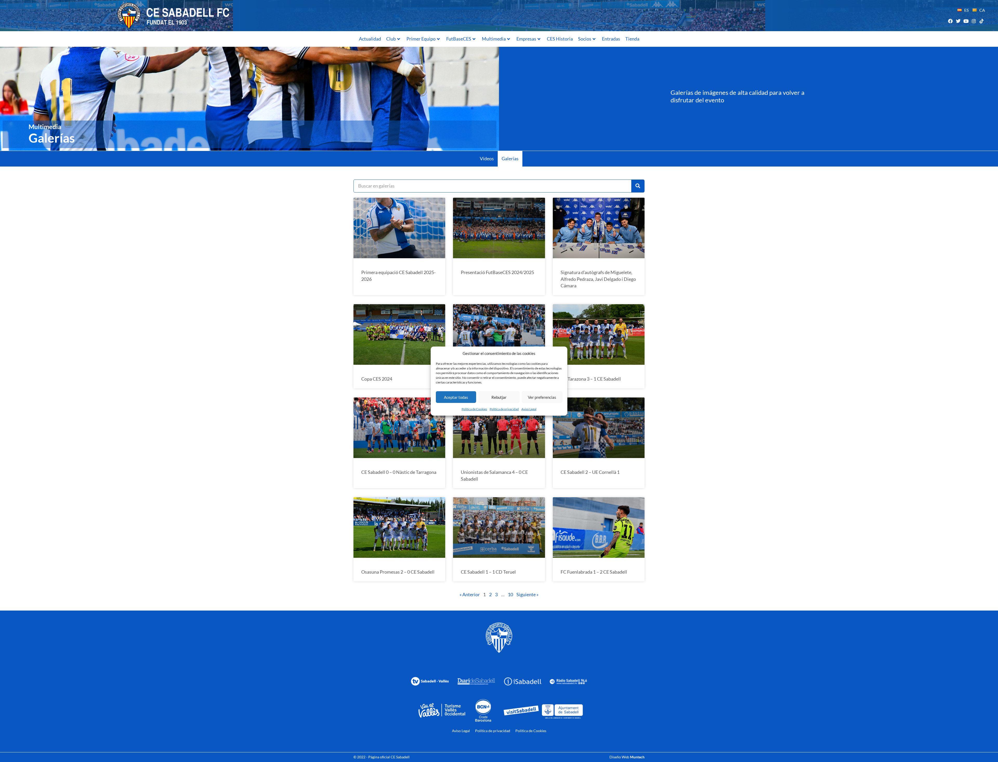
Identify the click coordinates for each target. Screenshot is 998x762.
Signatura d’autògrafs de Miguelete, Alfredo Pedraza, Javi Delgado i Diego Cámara (598, 278)
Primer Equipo (421, 39)
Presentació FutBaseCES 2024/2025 (497, 272)
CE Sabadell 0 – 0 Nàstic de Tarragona (398, 472)
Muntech (637, 757)
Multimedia (494, 39)
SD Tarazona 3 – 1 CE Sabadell (591, 379)
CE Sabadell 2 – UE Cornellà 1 (590, 472)
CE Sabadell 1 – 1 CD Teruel (488, 572)
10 (510, 594)
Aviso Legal (528, 409)
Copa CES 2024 (376, 379)
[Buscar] (637, 186)
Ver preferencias (542, 397)
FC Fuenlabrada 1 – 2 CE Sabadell (594, 572)
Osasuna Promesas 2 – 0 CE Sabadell (398, 572)
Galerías (510, 158)
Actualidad (370, 39)
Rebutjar (499, 397)
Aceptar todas (456, 397)
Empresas (526, 39)
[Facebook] (950, 21)
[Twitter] (958, 21)
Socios (584, 39)
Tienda (632, 39)
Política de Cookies (474, 409)
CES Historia (560, 39)
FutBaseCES (458, 39)
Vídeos (487, 158)
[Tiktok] (982, 21)
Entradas (611, 39)
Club (391, 39)
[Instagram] (974, 21)
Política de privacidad (504, 409)
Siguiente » (527, 594)
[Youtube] (966, 21)
